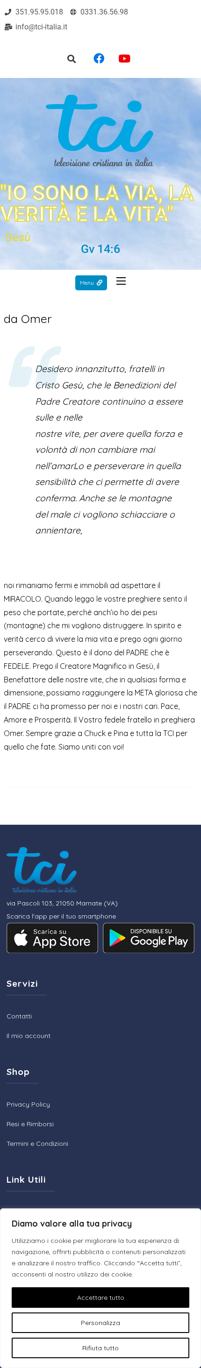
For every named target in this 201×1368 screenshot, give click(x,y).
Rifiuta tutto (100, 1348)
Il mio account (28, 1035)
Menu (87, 282)
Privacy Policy (28, 1104)
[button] (71, 59)
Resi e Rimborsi (30, 1124)
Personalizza (100, 1323)
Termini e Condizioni (37, 1143)
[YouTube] (124, 59)
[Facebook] (99, 59)
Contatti (19, 1016)
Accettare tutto (100, 1297)
